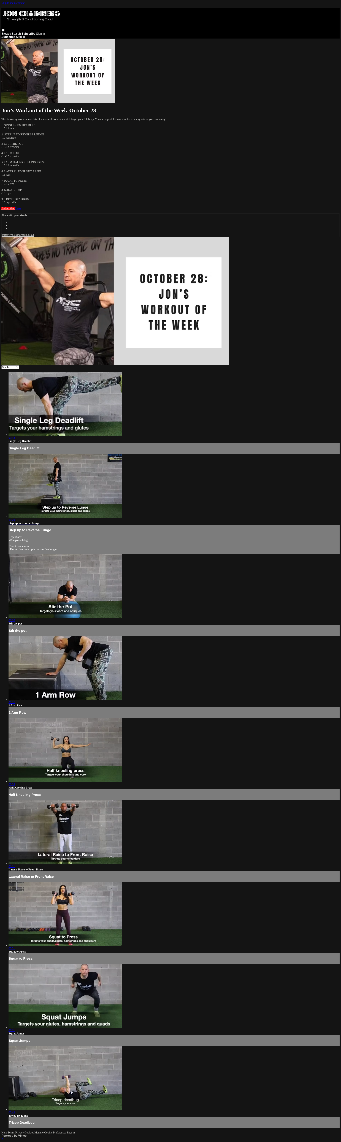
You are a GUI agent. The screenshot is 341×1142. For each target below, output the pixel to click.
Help (4, 1132)
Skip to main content (13, 2)
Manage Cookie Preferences (50, 1132)
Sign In (20, 36)
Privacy (20, 1132)
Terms (11, 1132)
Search (16, 33)
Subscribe (8, 208)
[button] (3, 30)
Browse (6, 33)
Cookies (29, 1132)
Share (18, 208)
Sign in (40, 33)
